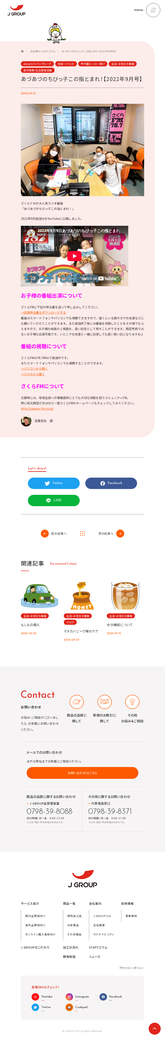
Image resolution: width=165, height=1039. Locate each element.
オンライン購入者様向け (40, 934)
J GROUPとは (102, 916)
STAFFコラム (98, 947)
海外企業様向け (35, 925)
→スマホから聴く (33, 374)
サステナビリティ (103, 934)
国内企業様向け (35, 916)
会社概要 (99, 925)
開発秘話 (69, 957)
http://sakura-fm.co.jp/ (37, 408)
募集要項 (131, 916)
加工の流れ (71, 947)
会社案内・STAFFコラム (42, 51)
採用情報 (127, 903)
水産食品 (73, 925)
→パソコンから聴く (34, 368)
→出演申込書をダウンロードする (43, 312)
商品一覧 (69, 903)
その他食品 (74, 934)
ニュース (95, 957)
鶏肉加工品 (74, 916)
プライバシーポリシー (131, 968)
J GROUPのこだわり (35, 947)
